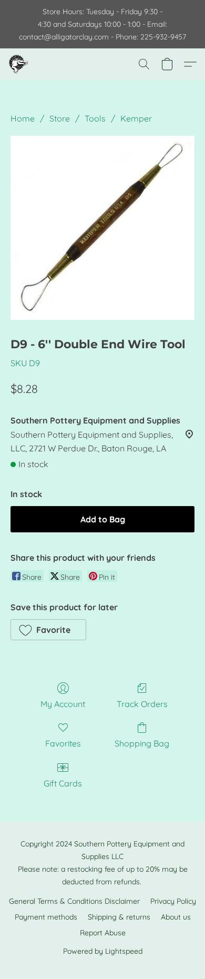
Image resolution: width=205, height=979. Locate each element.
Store (59, 118)
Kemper (136, 118)
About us (176, 917)
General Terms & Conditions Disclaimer (74, 901)
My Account (62, 704)
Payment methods (46, 917)
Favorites (63, 743)
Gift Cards (63, 783)
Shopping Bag (142, 743)
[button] (18, 64)
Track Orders (142, 704)
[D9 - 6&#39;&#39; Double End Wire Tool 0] (102, 228)
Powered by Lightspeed (102, 951)
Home (23, 118)
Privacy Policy (173, 901)
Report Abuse (103, 932)
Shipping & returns (119, 917)
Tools (95, 118)
